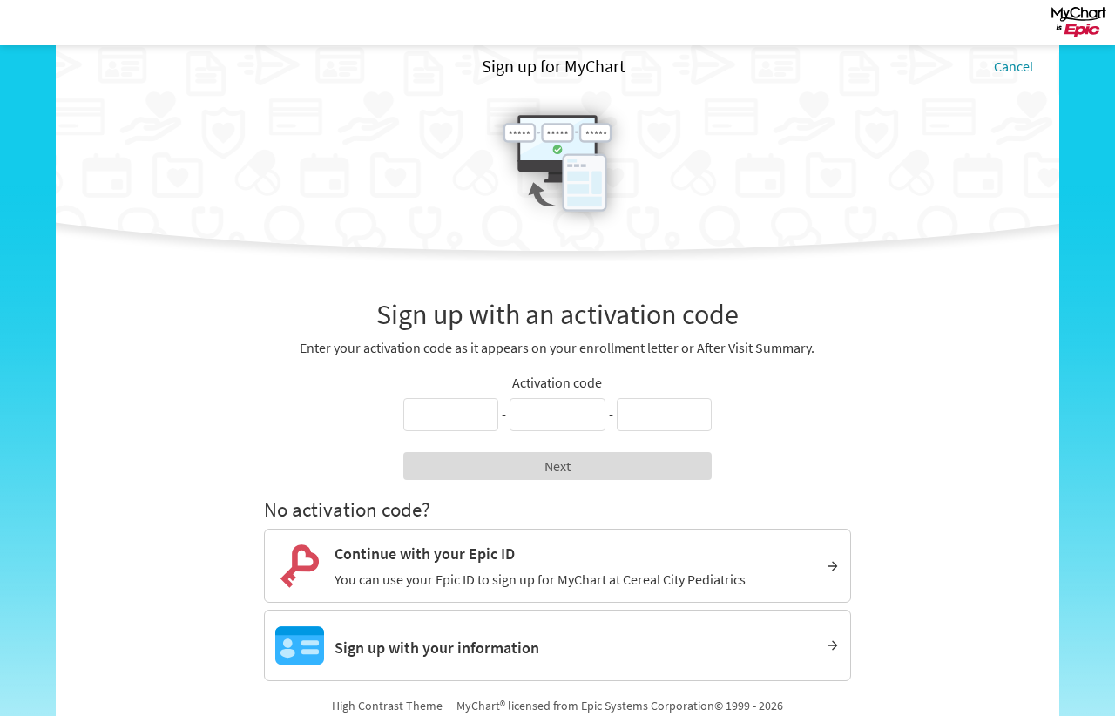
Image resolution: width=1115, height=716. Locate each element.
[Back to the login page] (60, 22)
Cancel (1013, 66)
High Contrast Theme (387, 705)
